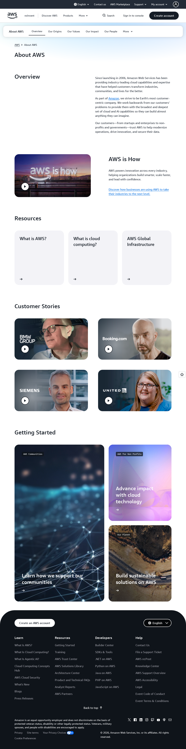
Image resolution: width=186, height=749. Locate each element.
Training (60, 652)
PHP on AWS (103, 680)
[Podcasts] (164, 720)
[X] (129, 720)
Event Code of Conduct (150, 694)
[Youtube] (158, 720)
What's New (22, 684)
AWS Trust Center (66, 659)
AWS (17, 44)
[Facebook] (135, 720)
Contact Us (142, 645)
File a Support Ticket (149, 652)
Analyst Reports (65, 687)
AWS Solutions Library (69, 666)
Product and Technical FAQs (72, 680)
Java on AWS (103, 673)
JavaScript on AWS (107, 687)
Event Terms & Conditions (152, 701)
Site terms (33, 732)
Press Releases (24, 698)
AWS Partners (63, 694)
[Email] (170, 720)
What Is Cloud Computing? (32, 652)
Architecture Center (67, 673)
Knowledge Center (147, 666)
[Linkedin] (141, 720)
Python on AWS (105, 666)
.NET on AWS (103, 659)
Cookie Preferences (25, 738)
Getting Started (65, 645)
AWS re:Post (143, 659)
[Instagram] (146, 720)
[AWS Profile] (176, 4)
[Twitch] (152, 720)
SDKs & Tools (103, 652)
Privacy (19, 732)
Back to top (91, 708)
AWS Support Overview (150, 673)
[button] (49, 15)
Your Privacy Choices (54, 732)
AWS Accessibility (147, 680)
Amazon (113, 98)
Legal (139, 687)
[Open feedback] (182, 374)
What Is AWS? (23, 645)
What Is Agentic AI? (27, 659)
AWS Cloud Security (27, 677)
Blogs (18, 691)
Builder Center (104, 645)
